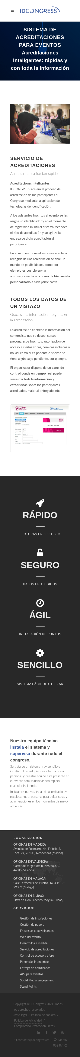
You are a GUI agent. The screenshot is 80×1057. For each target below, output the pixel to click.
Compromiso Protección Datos (34, 1026)
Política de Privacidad (28, 1020)
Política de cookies (43, 1015)
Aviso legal (20, 1015)
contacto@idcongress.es (33, 1040)
